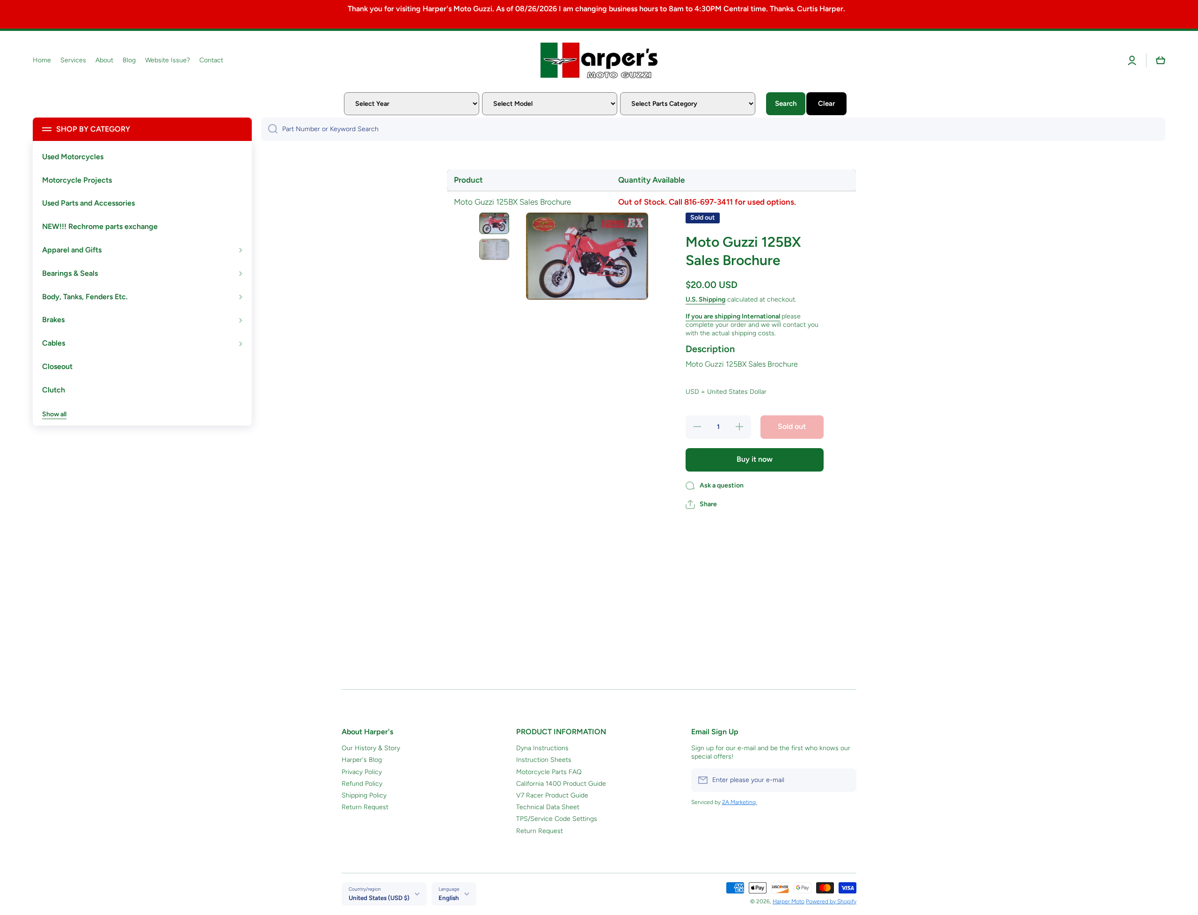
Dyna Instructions (542, 748)
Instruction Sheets (543, 760)
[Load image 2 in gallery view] (494, 249)
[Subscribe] (844, 780)
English (448, 897)
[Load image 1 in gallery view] (494, 223)
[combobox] (713, 129)
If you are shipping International (733, 316)
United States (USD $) (379, 897)
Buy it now (755, 459)
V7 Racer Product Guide (552, 795)
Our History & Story (371, 748)
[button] (1160, 60)
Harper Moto (788, 901)
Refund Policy (362, 784)
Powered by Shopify (831, 901)
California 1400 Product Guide (561, 784)
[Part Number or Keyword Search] (269, 129)
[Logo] (599, 60)
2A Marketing (739, 802)
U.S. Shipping (705, 299)
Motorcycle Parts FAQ (549, 772)
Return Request (365, 807)
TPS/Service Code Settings (556, 819)
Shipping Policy (364, 795)
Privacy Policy (362, 772)
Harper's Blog (362, 760)
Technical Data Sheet (547, 807)
